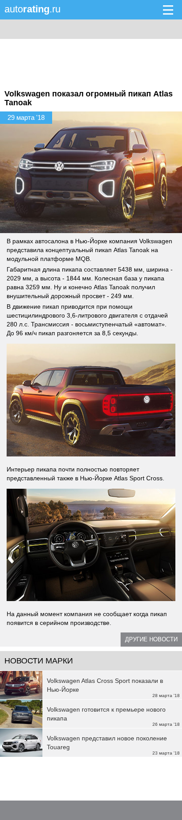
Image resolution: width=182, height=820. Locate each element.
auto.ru (32, 9)
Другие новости (151, 639)
